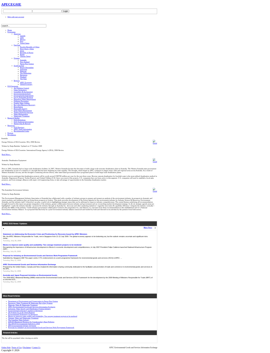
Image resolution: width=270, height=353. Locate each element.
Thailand (23, 77)
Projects (10, 133)
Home (10, 30)
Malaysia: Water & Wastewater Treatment (23, 305)
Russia (22, 54)
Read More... (6, 154)
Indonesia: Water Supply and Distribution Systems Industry (29, 309)
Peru (21, 41)
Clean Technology (20, 90)
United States (24, 43)
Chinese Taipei (25, 56)
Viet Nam (23, 79)
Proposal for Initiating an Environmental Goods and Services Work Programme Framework (40, 256)
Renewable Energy (20, 109)
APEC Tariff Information (23, 129)
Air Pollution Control (21, 88)
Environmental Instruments (23, 95)
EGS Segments (13, 86)
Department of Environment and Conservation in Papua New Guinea (33, 301)
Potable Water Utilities (22, 103)
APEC (6, 4)
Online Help (5, 347)
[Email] (155, 143)
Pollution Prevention (21, 101)
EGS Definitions (19, 120)
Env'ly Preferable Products (23, 97)
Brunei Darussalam (27, 67)
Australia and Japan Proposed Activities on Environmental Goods (30, 275)
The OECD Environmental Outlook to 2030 (24, 324)
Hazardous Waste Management (25, 99)
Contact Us (36, 347)
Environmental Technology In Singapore (23, 314)
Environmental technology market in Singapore (25, 311)
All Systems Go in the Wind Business (21, 312)
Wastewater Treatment (22, 116)
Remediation (18, 107)
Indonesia (23, 69)
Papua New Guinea (27, 64)
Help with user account (16, 17)
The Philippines (25, 73)
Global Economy (26, 84)
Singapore (23, 75)
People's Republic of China (29, 47)
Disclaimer (27, 347)
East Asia (17, 45)
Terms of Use (17, 347)
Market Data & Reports (22, 124)
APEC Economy (26, 82)
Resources (11, 125)
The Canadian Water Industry (18, 320)
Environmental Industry (22, 94)
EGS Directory (19, 127)
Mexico (22, 39)
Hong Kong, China (27, 49)
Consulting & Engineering (23, 92)
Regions (17, 81)
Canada (22, 36)
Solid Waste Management (23, 110)
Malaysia (23, 71)
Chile (22, 37)
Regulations (12, 135)
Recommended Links (21, 131)
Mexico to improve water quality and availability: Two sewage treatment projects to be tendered (42, 245)
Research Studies (14, 118)
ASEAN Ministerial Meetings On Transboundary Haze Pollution (31, 322)
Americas (17, 34)
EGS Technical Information (24, 122)
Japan (22, 51)
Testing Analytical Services (23, 112)
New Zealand (25, 62)
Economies (11, 32)
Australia (23, 60)
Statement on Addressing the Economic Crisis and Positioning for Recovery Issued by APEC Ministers (45, 234)
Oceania (17, 58)
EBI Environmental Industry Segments (22, 326)
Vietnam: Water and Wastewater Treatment (23, 318)
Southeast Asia (19, 66)
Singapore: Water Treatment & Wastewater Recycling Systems (30, 303)
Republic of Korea (26, 52)
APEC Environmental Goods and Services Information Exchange (29, 264)
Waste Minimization (21, 114)
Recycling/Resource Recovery (24, 105)
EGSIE (16, 4)
